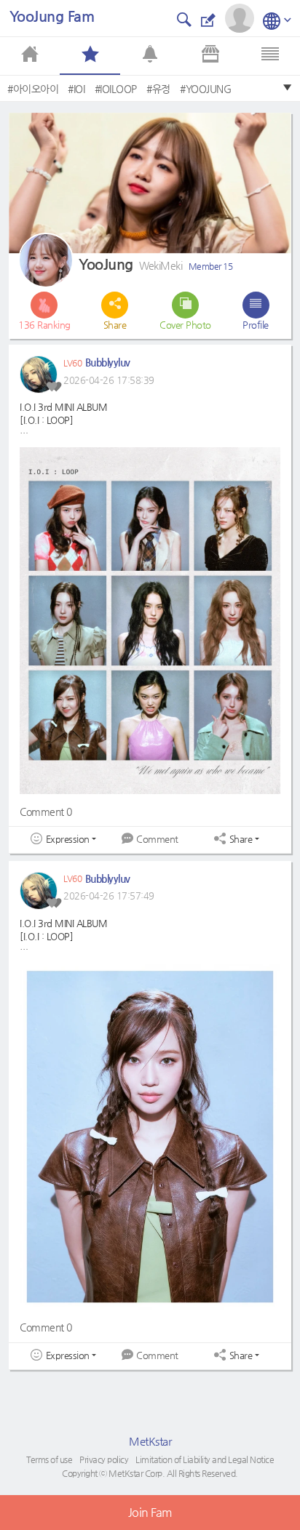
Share (241, 839)
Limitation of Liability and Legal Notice (204, 1459)
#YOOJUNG (205, 89)
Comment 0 (46, 811)
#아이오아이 (32, 89)
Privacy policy (103, 1459)
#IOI (76, 89)
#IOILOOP (116, 89)
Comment (157, 838)
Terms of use (49, 1459)
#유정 (158, 89)
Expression (68, 839)
